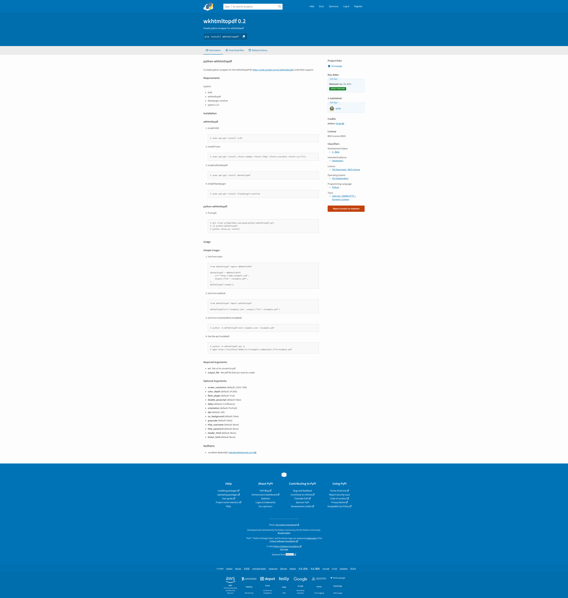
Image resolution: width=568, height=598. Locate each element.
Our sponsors (265, 506)
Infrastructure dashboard (264, 494)
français (238, 569)
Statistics (265, 498)
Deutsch (293, 569)
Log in (346, 6)
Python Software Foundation (283, 541)
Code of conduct (338, 498)
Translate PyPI (301, 498)
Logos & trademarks (266, 502)
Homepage (336, 66)
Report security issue (339, 494)
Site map (284, 549)
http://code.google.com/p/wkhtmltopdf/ (273, 69)
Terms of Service (338, 490)
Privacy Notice (338, 502)
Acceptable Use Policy (338, 506)
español (229, 569)
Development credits (301, 506)
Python (335, 187)
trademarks (311, 538)
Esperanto (344, 569)
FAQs (228, 506)
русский (326, 569)
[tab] (213, 50)
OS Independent (340, 178)
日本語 (247, 569)
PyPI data (333, 79)
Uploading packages (227, 494)
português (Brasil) (259, 569)
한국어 (353, 569)
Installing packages (227, 490)
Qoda (338, 123)
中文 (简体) (303, 569)
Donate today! (284, 533)
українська (273, 569)
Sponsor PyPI (302, 502)
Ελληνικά (283, 569)
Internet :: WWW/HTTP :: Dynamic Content (344, 197)
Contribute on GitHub (301, 494)
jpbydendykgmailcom (241, 452)
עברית (334, 569)
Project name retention (227, 502)
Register (358, 6)
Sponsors (333, 6)
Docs (321, 6)
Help (312, 6)
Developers (337, 160)
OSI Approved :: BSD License (346, 169)
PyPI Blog (264, 490)
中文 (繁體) (315, 569)
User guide (227, 498)
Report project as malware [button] (346, 208)
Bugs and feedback (302, 490)
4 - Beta (335, 152)
